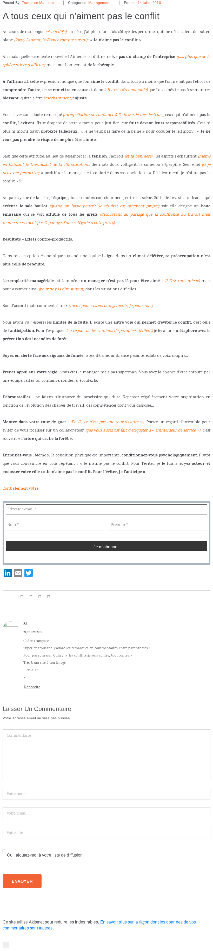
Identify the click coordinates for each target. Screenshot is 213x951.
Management (99, 3)
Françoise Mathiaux (38, 3)
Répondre (32, 687)
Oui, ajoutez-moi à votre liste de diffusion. (45, 855)
